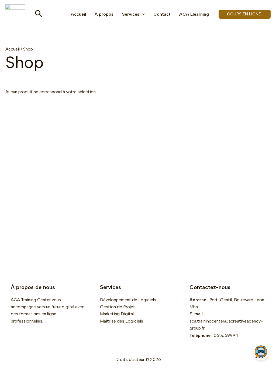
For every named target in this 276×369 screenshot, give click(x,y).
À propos (104, 14)
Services (130, 14)
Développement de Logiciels (128, 299)
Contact (162, 14)
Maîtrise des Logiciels (121, 321)
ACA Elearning (194, 14)
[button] (39, 14)
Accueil (78, 14)
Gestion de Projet (117, 306)
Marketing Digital (117, 313)
